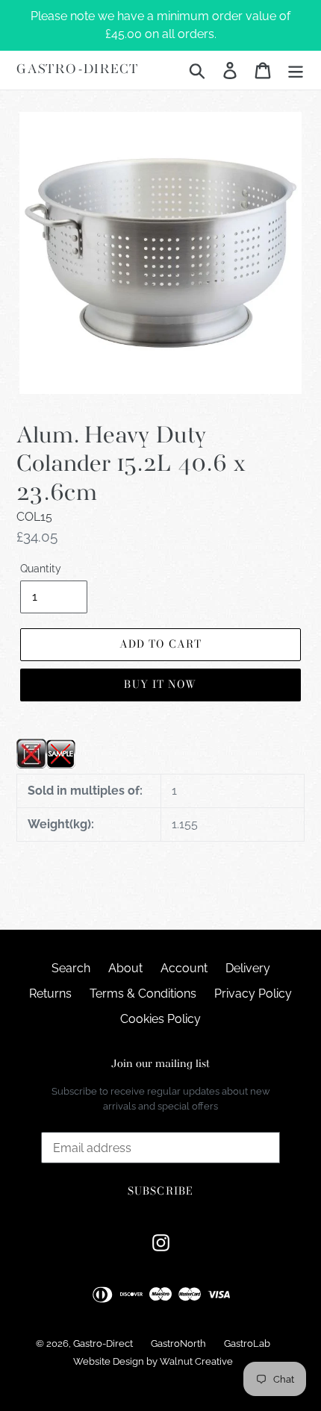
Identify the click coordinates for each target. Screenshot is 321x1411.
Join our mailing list (160, 1064)
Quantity (40, 569)
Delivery (247, 968)
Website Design (108, 1361)
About (125, 968)
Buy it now (160, 684)
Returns (50, 993)
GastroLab (247, 1343)
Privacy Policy (253, 993)
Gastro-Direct (77, 70)
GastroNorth (178, 1343)
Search (71, 968)
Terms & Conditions (143, 993)
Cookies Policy (160, 1019)
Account (184, 968)
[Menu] (295, 70)
